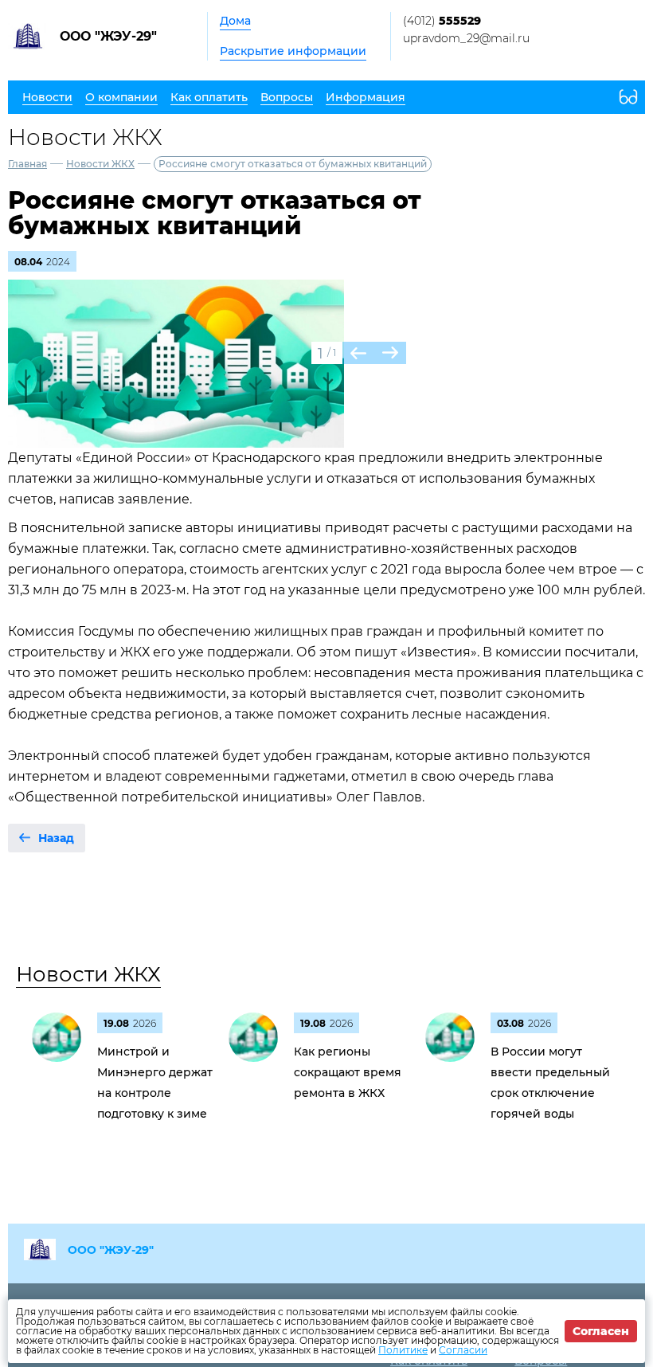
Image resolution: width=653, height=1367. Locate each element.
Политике (403, 1350)
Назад (56, 838)
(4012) (442, 21)
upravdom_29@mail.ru (466, 38)
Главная (27, 164)
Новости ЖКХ (100, 164)
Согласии (463, 1350)
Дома (235, 21)
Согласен (601, 1331)
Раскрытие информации (293, 51)
